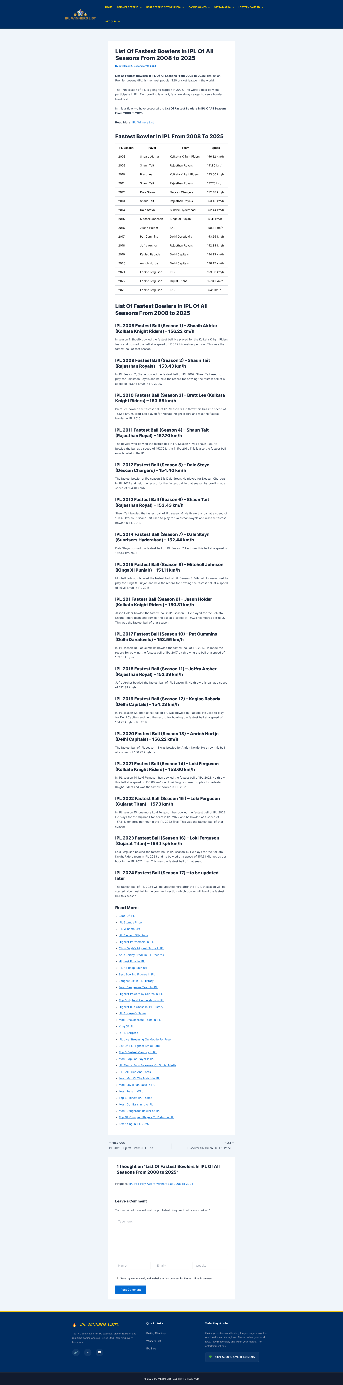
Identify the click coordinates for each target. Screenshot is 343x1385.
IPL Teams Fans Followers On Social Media (147, 1065)
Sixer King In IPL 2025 (134, 1124)
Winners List (153, 1340)
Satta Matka (222, 7)
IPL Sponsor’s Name (132, 1013)
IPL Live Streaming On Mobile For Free (145, 1039)
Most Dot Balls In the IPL (136, 1104)
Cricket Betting (127, 7)
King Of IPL (126, 1026)
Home (108, 7)
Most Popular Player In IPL (136, 1059)
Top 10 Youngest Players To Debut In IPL (146, 1117)
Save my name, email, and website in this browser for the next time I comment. (166, 1278)
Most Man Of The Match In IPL (139, 1078)
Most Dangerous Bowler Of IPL (139, 1111)
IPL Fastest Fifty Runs (133, 935)
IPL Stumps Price (130, 922)
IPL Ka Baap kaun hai (133, 968)
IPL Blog (151, 1348)
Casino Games (197, 7)
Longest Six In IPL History (136, 981)
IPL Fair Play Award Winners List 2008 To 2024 (161, 1183)
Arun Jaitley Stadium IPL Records (141, 955)
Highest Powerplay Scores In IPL (141, 994)
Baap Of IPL (127, 916)
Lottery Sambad (249, 7)
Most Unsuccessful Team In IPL (140, 1020)
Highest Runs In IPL (132, 961)
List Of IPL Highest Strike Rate (139, 1046)
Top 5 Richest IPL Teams (135, 1098)
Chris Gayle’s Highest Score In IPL (141, 948)
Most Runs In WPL (131, 1091)
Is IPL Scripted (128, 1033)
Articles (110, 21)
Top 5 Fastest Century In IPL (138, 1052)
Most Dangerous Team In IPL (138, 987)
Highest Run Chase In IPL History (141, 1007)
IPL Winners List (143, 122)
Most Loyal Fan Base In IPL (137, 1085)
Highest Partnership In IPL (136, 942)
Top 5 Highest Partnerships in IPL (141, 1000)
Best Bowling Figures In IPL (137, 974)
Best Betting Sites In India (163, 7)
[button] (140, 7)
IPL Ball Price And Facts (135, 1072)
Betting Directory (156, 1333)
